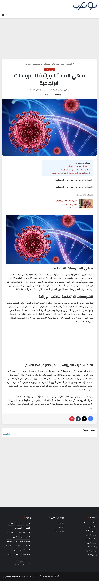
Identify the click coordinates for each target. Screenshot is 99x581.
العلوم (15, 537)
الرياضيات (12, 532)
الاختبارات (18, 528)
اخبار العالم (93, 527)
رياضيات (16, 554)
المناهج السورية (91, 543)
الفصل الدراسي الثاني (23, 541)
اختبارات (19, 524)
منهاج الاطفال (92, 547)
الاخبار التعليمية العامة (89, 523)
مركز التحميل (59, 531)
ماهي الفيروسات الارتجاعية (77, 166)
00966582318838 (24, 562)
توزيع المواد (26, 554)
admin (57, 94)
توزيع (14, 550)
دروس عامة (60, 64)
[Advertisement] (49, 37)
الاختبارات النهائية (24, 532)
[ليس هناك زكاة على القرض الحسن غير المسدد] (86, 203)
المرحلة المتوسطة (24, 545)
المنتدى (61, 527)
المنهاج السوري (25, 550)
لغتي (8, 554)
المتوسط (9, 541)
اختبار (28, 524)
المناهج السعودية (91, 535)
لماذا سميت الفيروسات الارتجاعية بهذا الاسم (70, 173)
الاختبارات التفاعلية (90, 531)
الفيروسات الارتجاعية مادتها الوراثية (74, 169)
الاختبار (27, 528)
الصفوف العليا (25, 537)
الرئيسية (69, 64)
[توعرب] (85, 6)
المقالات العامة (91, 551)
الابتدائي (10, 524)
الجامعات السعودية (90, 539)
